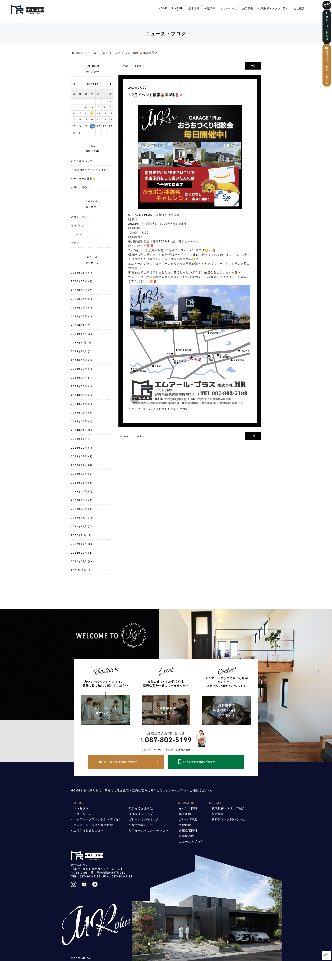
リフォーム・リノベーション (148, 830)
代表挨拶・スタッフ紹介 (273, 8)
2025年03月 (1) (81, 307)
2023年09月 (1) (81, 447)
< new (124, 65)
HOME (163, 8)
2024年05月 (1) (81, 395)
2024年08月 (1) (81, 368)
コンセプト (81, 808)
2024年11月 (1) (81, 342)
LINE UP (177, 8)
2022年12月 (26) (82, 526)
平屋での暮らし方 (141, 825)
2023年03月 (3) (81, 500)
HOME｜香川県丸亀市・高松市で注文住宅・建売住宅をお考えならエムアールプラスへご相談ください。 (142, 790)
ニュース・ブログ (191, 841)
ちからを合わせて (82, 161)
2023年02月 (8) (81, 508)
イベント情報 (188, 808)
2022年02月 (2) (81, 552)
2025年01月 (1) (81, 325)
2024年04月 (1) (81, 403)
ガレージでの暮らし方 (144, 819)
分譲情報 (209, 8)
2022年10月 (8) (81, 543)
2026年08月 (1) (81, 272)
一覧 (253, 65)
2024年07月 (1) (81, 377)
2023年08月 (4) (81, 456)
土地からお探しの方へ (88, 830)
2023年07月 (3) (81, 465)
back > (140, 65)
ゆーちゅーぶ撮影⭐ (83, 178)
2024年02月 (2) (81, 421)
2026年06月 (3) (81, 281)
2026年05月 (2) (81, 290)
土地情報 (193, 8)
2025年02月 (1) (81, 316)
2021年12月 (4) (81, 570)
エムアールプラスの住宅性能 (93, 825)
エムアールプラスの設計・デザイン (97, 819)
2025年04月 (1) (81, 298)
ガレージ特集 (188, 819)
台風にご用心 (79, 187)
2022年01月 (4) (81, 561)
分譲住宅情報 (188, 830)
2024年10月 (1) (81, 351)
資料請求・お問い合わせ (228, 819)
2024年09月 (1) (81, 360)
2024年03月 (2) (81, 412)
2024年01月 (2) (81, 430)
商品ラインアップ (141, 814)
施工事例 (247, 8)
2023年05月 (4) (81, 482)
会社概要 (299, 8)
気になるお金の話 (141, 808)
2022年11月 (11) (82, 535)
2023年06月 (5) (81, 473)
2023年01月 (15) (82, 517)
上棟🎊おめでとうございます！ (90, 169)
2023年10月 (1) (81, 438)
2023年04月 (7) (81, 491)
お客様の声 (186, 836)
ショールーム (229, 8)
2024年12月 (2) (81, 333)
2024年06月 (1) (81, 386)
